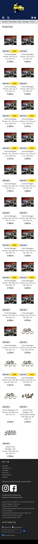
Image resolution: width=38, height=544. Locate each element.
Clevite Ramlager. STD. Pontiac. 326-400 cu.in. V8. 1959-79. (10, 412)
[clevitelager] (10, 40)
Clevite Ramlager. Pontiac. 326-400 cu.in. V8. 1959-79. (28, 380)
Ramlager (26, 22)
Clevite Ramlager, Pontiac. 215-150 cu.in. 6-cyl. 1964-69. (10, 121)
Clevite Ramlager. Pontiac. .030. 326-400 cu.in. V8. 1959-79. (10, 380)
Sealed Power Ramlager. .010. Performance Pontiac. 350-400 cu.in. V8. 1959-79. (27, 414)
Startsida (5, 22)
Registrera (7, 527)
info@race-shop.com (13, 504)
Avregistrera (18, 527)
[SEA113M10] (27, 396)
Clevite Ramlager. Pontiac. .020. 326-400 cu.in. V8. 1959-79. (28, 347)
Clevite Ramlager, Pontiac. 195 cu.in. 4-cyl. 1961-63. (10, 56)
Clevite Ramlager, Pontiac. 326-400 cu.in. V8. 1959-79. (28, 218)
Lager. (19, 22)
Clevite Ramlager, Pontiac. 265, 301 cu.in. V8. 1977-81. (10, 186)
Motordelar (12, 22)
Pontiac (32, 22)
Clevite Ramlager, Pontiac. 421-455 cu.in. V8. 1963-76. (28, 283)
